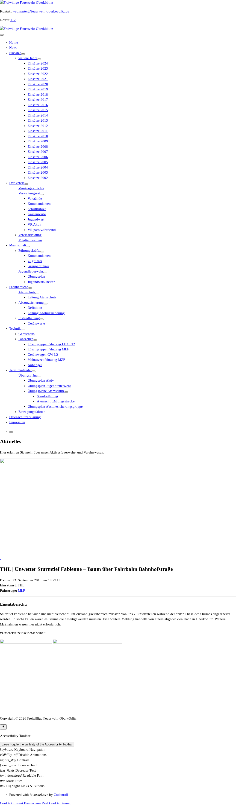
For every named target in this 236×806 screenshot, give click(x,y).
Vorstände (35, 198)
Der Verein (17, 183)
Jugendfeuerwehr (30, 271)
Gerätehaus (26, 334)
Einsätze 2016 (38, 105)
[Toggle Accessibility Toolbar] (3, 726)
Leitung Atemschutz (42, 297)
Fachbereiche (18, 287)
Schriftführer (37, 209)
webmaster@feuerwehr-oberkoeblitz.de (40, 11)
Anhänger (35, 365)
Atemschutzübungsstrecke (56, 401)
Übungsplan (36, 276)
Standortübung (47, 396)
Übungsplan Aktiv (41, 380)
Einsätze (15, 53)
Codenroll (61, 795)
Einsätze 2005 (38, 162)
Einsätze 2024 (38, 63)
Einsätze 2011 (38, 131)
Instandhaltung (29, 318)
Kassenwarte (37, 214)
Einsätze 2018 (38, 94)
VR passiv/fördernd (42, 230)
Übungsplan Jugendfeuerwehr (49, 386)
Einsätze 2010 (38, 136)
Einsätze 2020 (38, 84)
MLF (21, 590)
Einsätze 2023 (38, 68)
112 (13, 20)
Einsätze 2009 (38, 141)
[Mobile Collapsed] (23, 54)
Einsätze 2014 (38, 115)
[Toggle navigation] (2, 35)
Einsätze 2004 (38, 167)
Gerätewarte (36, 323)
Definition (35, 308)
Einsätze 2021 (38, 79)
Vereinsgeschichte (31, 188)
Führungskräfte (29, 250)
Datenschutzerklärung (25, 417)
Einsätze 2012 (38, 126)
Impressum (17, 422)
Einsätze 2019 (38, 89)
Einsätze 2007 (38, 151)
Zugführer (35, 261)
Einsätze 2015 (38, 110)
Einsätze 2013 (38, 120)
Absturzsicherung (31, 302)
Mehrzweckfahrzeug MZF (46, 360)
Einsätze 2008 (38, 146)
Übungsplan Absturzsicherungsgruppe (55, 406)
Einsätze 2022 (38, 74)
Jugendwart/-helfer (41, 282)
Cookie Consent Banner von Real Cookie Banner (35, 803)
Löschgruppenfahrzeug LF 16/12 (51, 344)
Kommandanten (39, 203)
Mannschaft (17, 245)
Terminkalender (20, 370)
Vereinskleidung (30, 235)
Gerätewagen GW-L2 (43, 354)
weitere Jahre (27, 58)
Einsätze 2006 (38, 157)
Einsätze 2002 (38, 178)
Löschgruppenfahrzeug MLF (48, 349)
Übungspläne (28, 375)
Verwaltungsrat (29, 193)
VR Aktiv (34, 224)
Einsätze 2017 (38, 99)
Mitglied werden (30, 240)
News (13, 47)
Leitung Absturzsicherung (46, 313)
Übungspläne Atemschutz (46, 391)
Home (13, 42)
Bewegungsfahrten (31, 412)
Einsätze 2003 (38, 172)
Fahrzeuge (25, 339)
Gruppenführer (38, 266)
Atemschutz (26, 292)
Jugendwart (36, 219)
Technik (15, 328)
